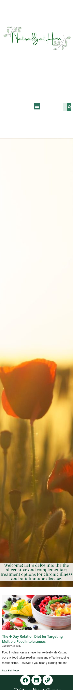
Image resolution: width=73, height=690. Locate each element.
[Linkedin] (36, 680)
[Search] (70, 107)
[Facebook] (25, 680)
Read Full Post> (10, 670)
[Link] (48, 680)
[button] (37, 106)
